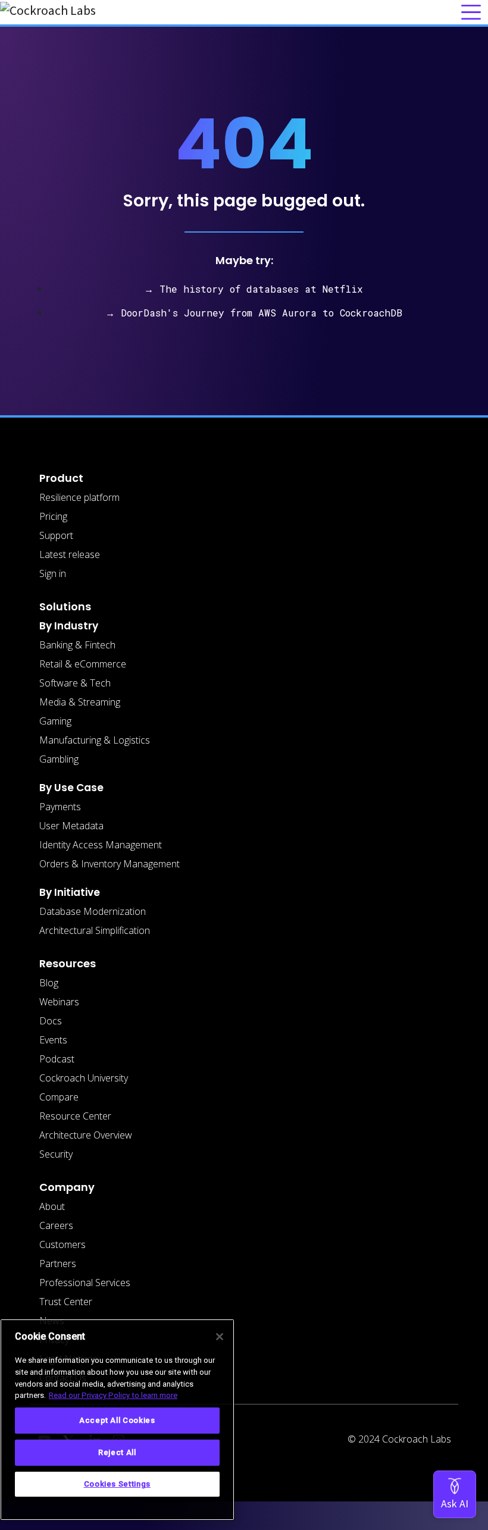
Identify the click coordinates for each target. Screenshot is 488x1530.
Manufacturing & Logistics (94, 740)
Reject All (117, 1452)
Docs (50, 1020)
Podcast (56, 1058)
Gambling (59, 759)
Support (56, 535)
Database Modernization (92, 911)
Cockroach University (83, 1077)
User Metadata (71, 825)
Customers (62, 1244)
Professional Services (84, 1282)
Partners (57, 1263)
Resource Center (75, 1116)
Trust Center (65, 1301)
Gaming (55, 721)
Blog (48, 982)
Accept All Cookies (117, 1420)
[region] (117, 1419)
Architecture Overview (85, 1135)
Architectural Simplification (94, 930)
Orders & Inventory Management (109, 863)
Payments (60, 806)
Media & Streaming (79, 701)
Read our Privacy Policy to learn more (113, 1395)
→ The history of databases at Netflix (253, 289)
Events (53, 1039)
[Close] (220, 1337)
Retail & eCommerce (82, 663)
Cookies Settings (117, 1483)
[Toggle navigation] (471, 12)
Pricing (53, 516)
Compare (59, 1096)
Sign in (52, 573)
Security (56, 1154)
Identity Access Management (100, 844)
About (52, 1206)
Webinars (59, 1001)
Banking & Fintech (77, 644)
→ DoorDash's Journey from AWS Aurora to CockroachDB (253, 312)
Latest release (69, 554)
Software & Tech (75, 682)
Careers (56, 1225)
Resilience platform (79, 497)
